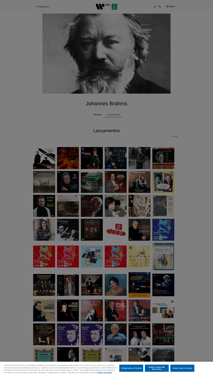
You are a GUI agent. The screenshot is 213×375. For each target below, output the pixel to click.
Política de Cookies (104, 372)
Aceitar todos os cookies (182, 368)
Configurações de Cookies (131, 368)
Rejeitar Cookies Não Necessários (157, 368)
